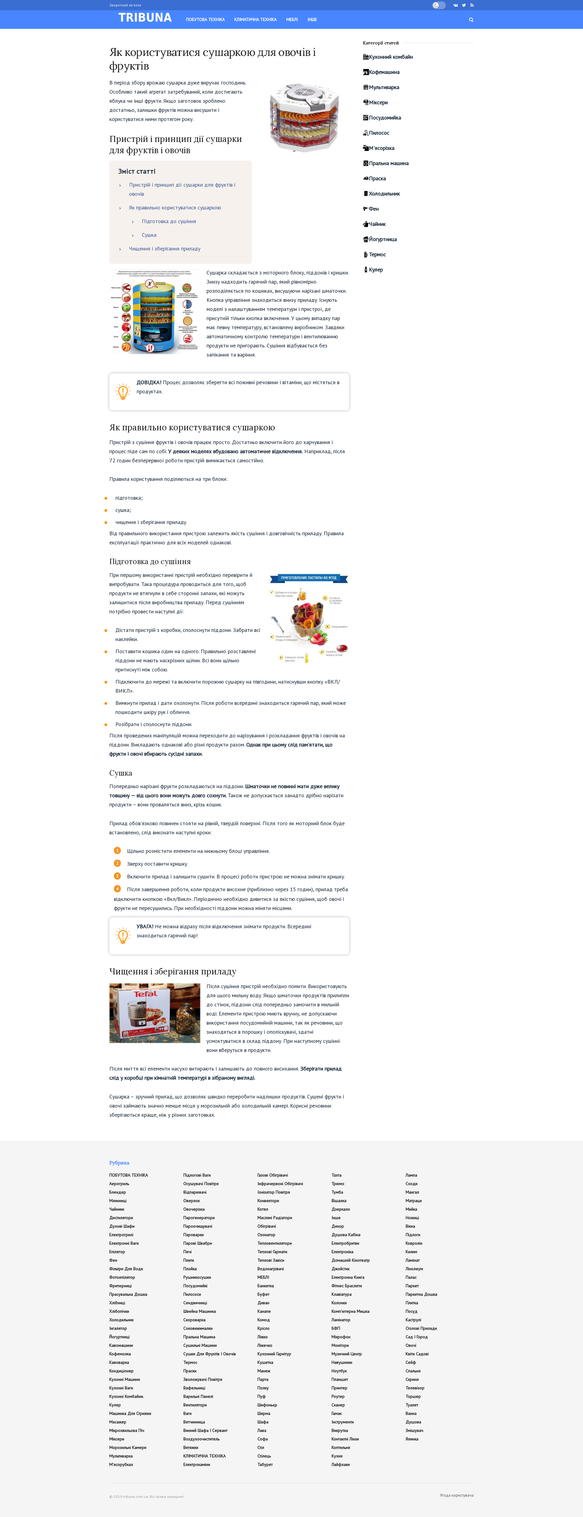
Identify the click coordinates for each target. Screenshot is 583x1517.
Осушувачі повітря (201, 1183)
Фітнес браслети (347, 1285)
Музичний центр (347, 1354)
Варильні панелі (198, 1396)
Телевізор (415, 1388)
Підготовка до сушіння (169, 221)
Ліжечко (264, 1345)
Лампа (411, 1175)
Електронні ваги (124, 1243)
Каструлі (413, 1319)
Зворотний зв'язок (125, 5)
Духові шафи (122, 1226)
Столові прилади (421, 1328)
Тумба (337, 1192)
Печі (187, 1251)
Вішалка (339, 1200)
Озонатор (266, 1234)
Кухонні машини (124, 1379)
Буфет (263, 1294)
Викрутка (340, 1430)
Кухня (337, 1456)
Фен (374, 208)
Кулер (376, 269)
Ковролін (414, 1243)
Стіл (260, 1447)
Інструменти (343, 1422)
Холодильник (384, 193)
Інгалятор (118, 1328)
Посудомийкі (195, 1285)
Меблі (292, 19)
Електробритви (345, 1243)
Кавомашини (121, 1345)
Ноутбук (339, 1371)
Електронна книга (348, 1277)
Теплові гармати (272, 1251)
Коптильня (341, 1447)
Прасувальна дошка (128, 1294)
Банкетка (265, 1285)
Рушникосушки (197, 1277)
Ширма (263, 1413)
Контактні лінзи (345, 1439)
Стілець (264, 1456)
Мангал (412, 1192)
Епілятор (117, 1251)
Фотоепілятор (122, 1277)
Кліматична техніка (255, 19)
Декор (338, 1226)
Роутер (338, 1396)
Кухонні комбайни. (126, 1396)
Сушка (149, 234)
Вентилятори (195, 1405)
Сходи (412, 1183)
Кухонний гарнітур (274, 1354)
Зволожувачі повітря (202, 1379)
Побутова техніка (205, 19)
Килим (411, 1251)
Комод (263, 1319)
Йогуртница (383, 239)
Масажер (117, 1422)
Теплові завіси (270, 1260)
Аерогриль (119, 1183)
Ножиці (412, 1217)
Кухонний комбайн (391, 56)
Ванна (411, 1413)
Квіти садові (417, 1354)
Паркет (412, 1285)
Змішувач (414, 1430)
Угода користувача (457, 1495)
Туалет (412, 1405)
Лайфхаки (341, 1464)
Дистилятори (121, 1217)
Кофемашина (384, 71)
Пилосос (379, 132)
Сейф (411, 1362)
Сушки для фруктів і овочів (209, 1354)
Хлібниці (117, 1302)
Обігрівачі (266, 1226)
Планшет (340, 1379)
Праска (377, 178)
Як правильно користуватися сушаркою (175, 207)
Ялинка (412, 1439)
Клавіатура (342, 1294)
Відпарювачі (194, 1192)
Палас (411, 1277)
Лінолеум (414, 1268)
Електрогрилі (121, 1234)
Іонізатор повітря (273, 1192)
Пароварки (193, 1234)
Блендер (117, 1192)
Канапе (264, 1311)
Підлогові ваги (197, 1175)
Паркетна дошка (421, 1294)
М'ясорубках (121, 1464)
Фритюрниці (120, 1285)
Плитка (412, 1302)
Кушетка (265, 1362)
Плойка (190, 1268)
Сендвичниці (195, 1302)
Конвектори (268, 1200)
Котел (262, 1209)
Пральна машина (389, 163)
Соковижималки (198, 1328)
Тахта (337, 1175)
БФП (336, 1328)
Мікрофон (341, 1336)
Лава (261, 1430)
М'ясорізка (381, 147)
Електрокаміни (196, 1464)
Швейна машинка (199, 1311)
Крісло (263, 1328)
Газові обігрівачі (272, 1175)
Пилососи (192, 1294)
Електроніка (342, 1251)
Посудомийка (385, 117)
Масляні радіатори (274, 1217)
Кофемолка (120, 1354)
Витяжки (190, 1447)
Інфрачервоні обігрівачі (280, 1183)
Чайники (116, 1209)
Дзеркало (341, 1209)
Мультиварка (384, 87)
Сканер (338, 1405)
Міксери (378, 102)
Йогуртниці (119, 1336)
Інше (312, 19)
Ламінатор (341, 1319)
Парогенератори (199, 1217)
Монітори (340, 1345)
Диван (263, 1302)
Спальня (413, 1371)
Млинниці (118, 1200)
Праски (189, 1371)
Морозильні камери (127, 1447)
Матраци (414, 1200)
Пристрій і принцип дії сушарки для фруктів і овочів (182, 189)
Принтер (339, 1388)
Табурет (265, 1464)
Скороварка (194, 1319)
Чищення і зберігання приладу (164, 248)
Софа (262, 1439)
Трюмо (338, 1183)
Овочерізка (194, 1209)
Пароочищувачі (197, 1226)
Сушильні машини (200, 1345)
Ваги (187, 1413)
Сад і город (417, 1336)
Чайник (377, 223)
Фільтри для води (126, 1268)
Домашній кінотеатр (351, 1260)
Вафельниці (194, 1388)
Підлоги (413, 1234)
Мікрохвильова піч (126, 1430)
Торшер (413, 1396)
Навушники (342, 1362)
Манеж (263, 1371)
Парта (262, 1379)
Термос (377, 254)
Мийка (411, 1209)
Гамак (337, 1413)
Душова (413, 1422)
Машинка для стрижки (130, 1413)
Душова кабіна (346, 1234)
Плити (188, 1260)
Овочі (411, 1345)
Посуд (412, 1311)
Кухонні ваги (121, 1388)
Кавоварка (119, 1362)
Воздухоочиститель (201, 1439)
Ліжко (262, 1336)
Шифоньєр (267, 1405)
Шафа (262, 1422)
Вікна (410, 1226)
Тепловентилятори (274, 1243)
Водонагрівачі (270, 1268)
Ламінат (413, 1260)
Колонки (339, 1302)
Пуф (261, 1396)
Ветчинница (194, 1422)
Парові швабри (197, 1243)
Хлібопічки (119, 1311)
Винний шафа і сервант (205, 1430)
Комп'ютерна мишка (351, 1311)
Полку (263, 1388)
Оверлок (191, 1200)
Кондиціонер (121, 1371)
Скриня (412, 1379)
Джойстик (340, 1268)
